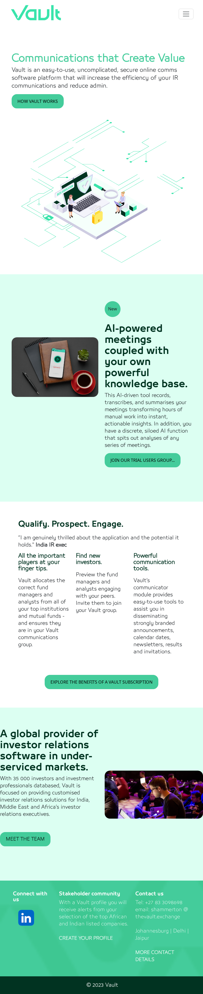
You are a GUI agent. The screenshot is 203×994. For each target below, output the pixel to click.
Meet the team (25, 839)
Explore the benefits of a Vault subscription (101, 682)
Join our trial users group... (142, 460)
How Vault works (37, 101)
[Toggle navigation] (186, 14)
